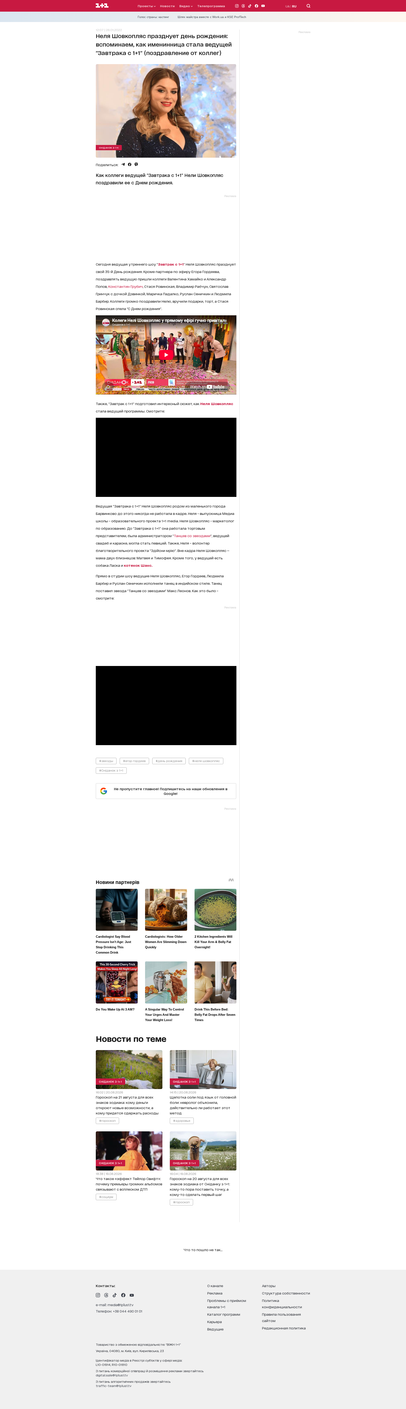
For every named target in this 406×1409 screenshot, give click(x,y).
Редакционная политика (284, 1328)
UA (287, 6)
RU (294, 6)
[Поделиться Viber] (136, 164)
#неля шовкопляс (206, 760)
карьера (214, 1321)
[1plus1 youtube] (132, 1295)
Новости (167, 6)
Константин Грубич (125, 286)
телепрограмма (211, 6)
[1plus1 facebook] (123, 1295)
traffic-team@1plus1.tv (114, 1385)
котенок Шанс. (138, 565)
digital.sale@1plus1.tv (112, 1375)
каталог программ (223, 1314)
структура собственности (286, 1293)
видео (185, 6)
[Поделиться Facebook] (129, 164)
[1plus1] (102, 5)
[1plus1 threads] (106, 1295)
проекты (146, 6)
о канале (215, 1286)
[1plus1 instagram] (98, 1295)
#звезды (106, 760)
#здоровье (181, 1120)
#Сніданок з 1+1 (111, 770)
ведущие (215, 1329)
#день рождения (169, 760)
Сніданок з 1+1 (109, 147)
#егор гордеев (134, 760)
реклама (214, 1293)
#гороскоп (107, 1120)
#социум (106, 1196)
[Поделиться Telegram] (123, 164)
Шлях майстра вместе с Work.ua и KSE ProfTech (212, 17)
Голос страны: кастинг (153, 17)
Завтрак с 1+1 (171, 264)
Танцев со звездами (192, 536)
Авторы (269, 1286)
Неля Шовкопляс (216, 403)
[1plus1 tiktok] (115, 1295)
